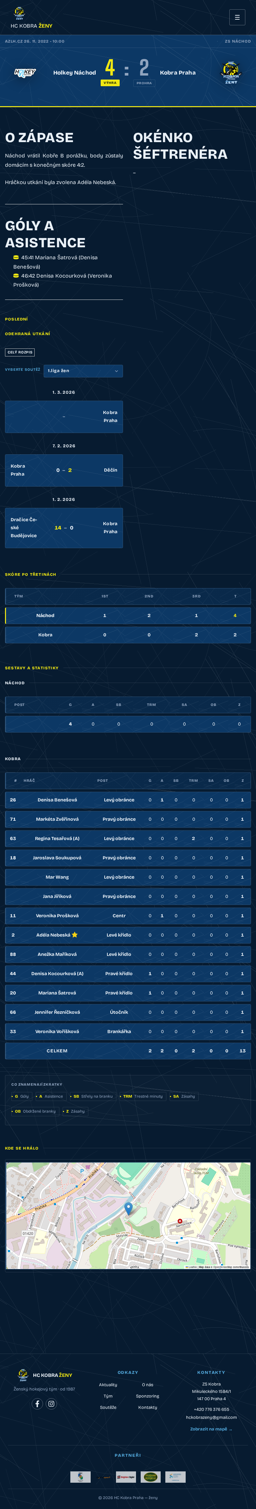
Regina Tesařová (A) (57, 838)
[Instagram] (51, 1403)
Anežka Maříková (57, 954)
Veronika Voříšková (57, 1031)
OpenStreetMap (222, 1267)
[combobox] (83, 371)
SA (184, 705)
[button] (128, 1209)
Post (19, 705)
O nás (147, 1385)
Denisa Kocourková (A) (57, 973)
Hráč (29, 780)
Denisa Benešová (57, 800)
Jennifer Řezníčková (57, 1012)
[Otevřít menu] (237, 17)
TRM (151, 705)
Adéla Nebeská (53, 935)
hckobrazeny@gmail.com (211, 1417)
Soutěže (108, 1407)
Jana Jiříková (57, 896)
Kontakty (147, 1407)
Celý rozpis (20, 352)
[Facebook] (37, 1403)
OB (214, 705)
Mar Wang (57, 877)
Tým (108, 1396)
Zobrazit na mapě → (211, 1429)
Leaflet (192, 1267)
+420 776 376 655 (211, 1409)
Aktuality (108, 1385)
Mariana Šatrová (57, 993)
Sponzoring (147, 1396)
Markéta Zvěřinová (57, 819)
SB (119, 705)
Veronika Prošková (57, 916)
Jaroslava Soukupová (57, 858)
